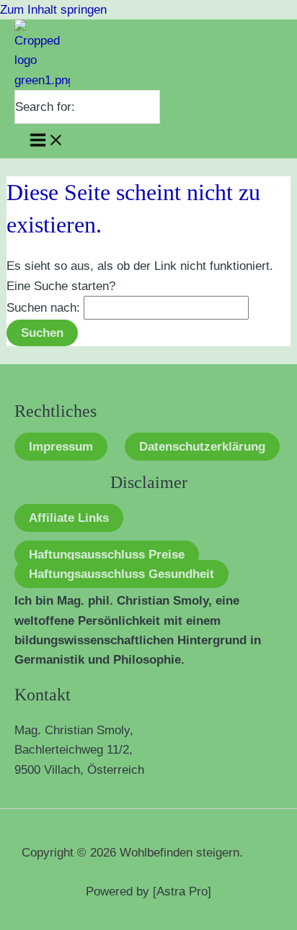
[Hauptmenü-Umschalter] (46, 141)
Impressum (61, 446)
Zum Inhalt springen (53, 10)
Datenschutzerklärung (202, 446)
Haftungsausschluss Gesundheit (121, 574)
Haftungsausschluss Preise (107, 554)
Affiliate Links (69, 518)
